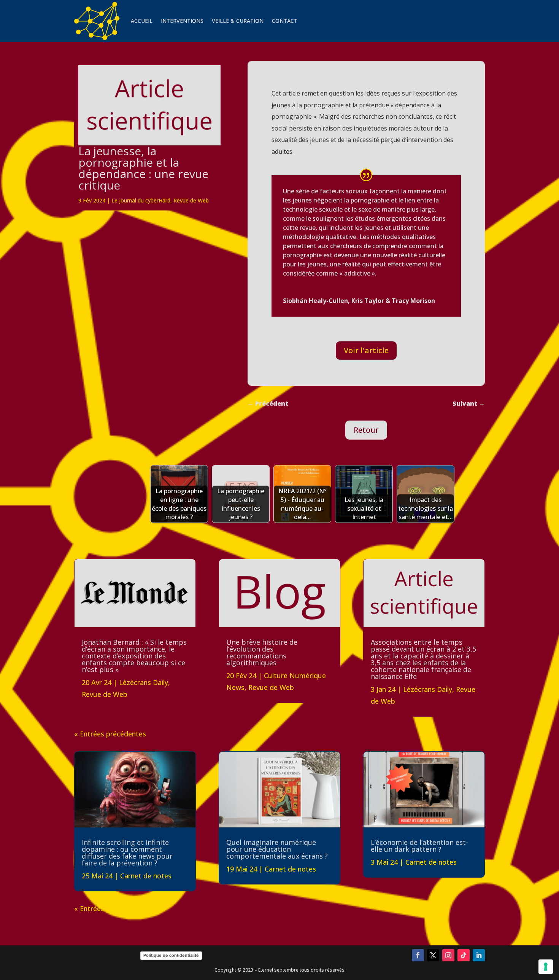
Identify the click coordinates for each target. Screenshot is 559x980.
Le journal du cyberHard (140, 200)
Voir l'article (366, 350)
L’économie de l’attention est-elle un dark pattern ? (419, 846)
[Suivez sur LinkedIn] (479, 955)
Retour (366, 430)
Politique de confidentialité (171, 955)
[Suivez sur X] (433, 955)
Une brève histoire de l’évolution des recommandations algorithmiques (261, 652)
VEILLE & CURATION (238, 20)
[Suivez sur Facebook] (418, 955)
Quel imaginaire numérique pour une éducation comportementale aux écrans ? (277, 849)
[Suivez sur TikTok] (463, 955)
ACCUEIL (141, 20)
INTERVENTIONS (182, 20)
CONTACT (284, 20)
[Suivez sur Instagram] (448, 955)
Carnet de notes (146, 875)
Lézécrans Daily (143, 682)
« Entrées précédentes (110, 733)
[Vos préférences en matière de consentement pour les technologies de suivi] (545, 966)
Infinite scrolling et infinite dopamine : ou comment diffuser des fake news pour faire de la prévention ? (127, 852)
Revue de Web (191, 200)
